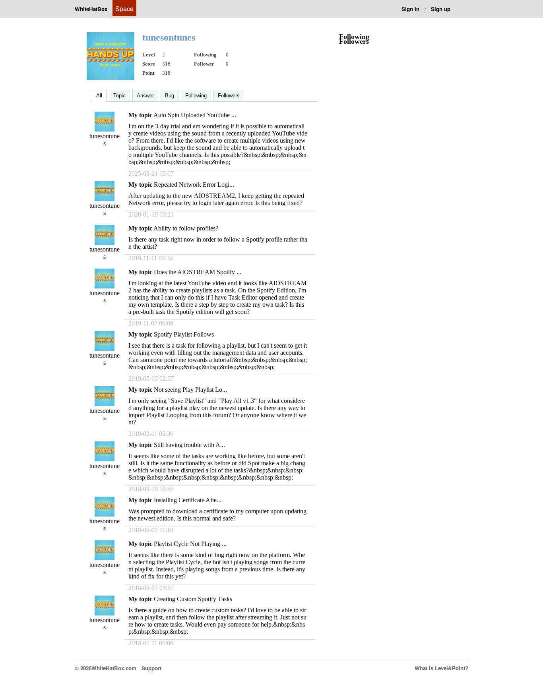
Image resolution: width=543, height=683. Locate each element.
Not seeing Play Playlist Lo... (190, 389)
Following (196, 96)
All (99, 96)
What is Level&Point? (441, 668)
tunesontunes (104, 140)
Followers (229, 96)
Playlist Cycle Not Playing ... (190, 543)
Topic (119, 96)
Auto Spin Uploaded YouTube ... (194, 115)
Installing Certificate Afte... (187, 500)
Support (151, 668)
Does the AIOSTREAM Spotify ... (197, 272)
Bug (169, 96)
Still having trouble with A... (189, 444)
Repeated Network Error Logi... (194, 184)
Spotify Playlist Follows (184, 334)
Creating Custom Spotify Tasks (193, 599)
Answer (145, 96)
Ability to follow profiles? (185, 228)
